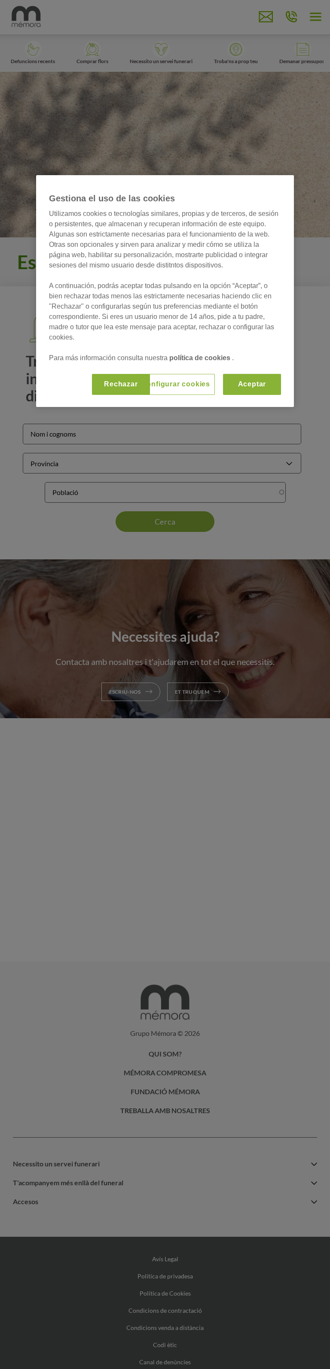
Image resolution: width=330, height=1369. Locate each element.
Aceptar (252, 384)
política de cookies (200, 357)
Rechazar (121, 384)
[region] (165, 291)
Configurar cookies (175, 384)
